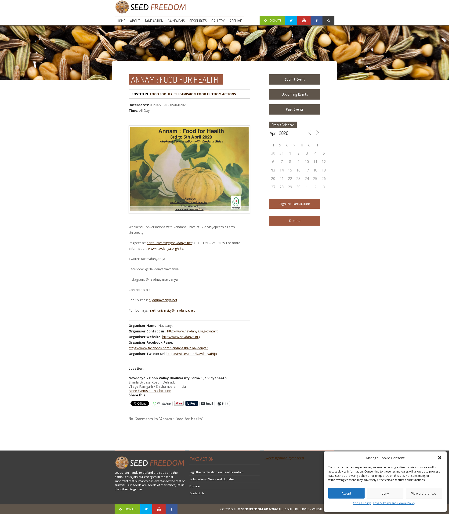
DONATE (275, 20)
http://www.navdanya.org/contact (192, 331)
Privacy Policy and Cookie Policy (394, 503)
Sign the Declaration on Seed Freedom (216, 472)
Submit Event (295, 79)
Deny (385, 493)
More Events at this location (150, 390)
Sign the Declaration (294, 203)
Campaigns (176, 21)
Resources (198, 21)
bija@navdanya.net (163, 300)
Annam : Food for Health (174, 79)
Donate (295, 220)
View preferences (423, 493)
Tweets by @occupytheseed (284, 458)
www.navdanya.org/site (165, 248)
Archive (235, 21)
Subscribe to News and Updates (212, 479)
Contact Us (196, 493)
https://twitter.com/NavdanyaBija (192, 353)
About (135, 21)
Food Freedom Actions (216, 94)
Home (121, 21)
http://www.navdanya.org (181, 337)
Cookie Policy (362, 503)
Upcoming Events (295, 94)
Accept (346, 493)
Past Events (295, 109)
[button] (439, 457)
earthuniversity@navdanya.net (169, 243)
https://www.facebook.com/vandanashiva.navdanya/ (168, 348)
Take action (154, 21)
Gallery (218, 21)
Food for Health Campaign (173, 94)
